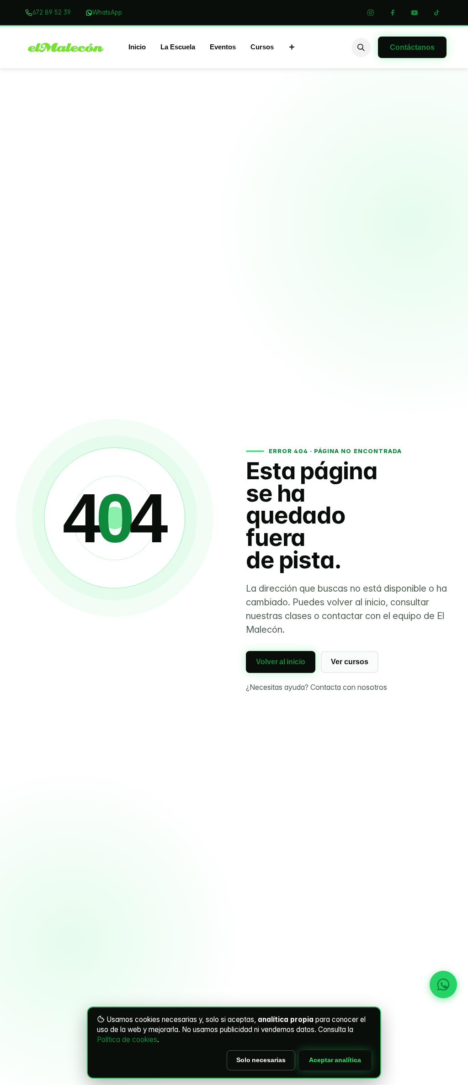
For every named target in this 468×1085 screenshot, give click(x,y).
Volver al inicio (280, 661)
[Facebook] (393, 13)
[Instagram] (371, 13)
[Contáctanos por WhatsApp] (443, 984)
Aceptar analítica (335, 1059)
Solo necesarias (261, 1059)
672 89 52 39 (51, 12)
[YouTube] (414, 13)
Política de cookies (127, 1039)
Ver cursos (349, 661)
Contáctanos (412, 47)
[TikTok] (436, 13)
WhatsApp (107, 12)
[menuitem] (137, 47)
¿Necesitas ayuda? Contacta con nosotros (316, 687)
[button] (361, 47)
